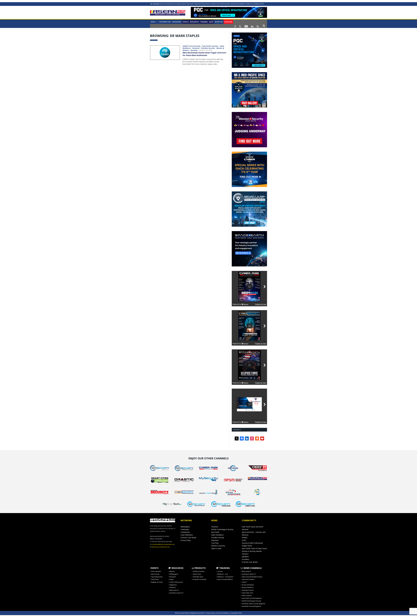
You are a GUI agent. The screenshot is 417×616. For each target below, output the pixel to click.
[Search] (264, 25)
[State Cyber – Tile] (249, 186)
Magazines (176, 22)
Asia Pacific (163, 4)
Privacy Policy (186, 540)
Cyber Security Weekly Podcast (252, 577)
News (153, 22)
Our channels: (155, 4)
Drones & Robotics (220, 4)
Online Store (197, 574)
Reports (172, 571)
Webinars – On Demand (225, 577)
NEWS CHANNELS (252, 568)
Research (173, 577)
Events (186, 22)
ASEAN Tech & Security (191, 46)
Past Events (155, 579)
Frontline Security (208, 48)
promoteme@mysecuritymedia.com (163, 544)
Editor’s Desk (216, 548)
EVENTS (154, 568)
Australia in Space (248, 590)
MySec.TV (244, 4)
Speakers (245, 556)
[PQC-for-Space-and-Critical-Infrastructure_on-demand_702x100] (229, 17)
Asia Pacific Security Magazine (252, 598)
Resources (194, 22)
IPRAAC (244, 537)
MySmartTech (260, 4)
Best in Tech (251, 4)
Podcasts (173, 587)
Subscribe (228, 22)
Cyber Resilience (217, 535)
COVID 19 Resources (176, 582)
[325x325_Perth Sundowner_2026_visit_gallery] (249, 107)
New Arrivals (155, 574)
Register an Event (157, 582)
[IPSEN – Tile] (249, 266)
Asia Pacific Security (210, 46)
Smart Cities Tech (247, 593)
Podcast (238, 4)
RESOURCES (177, 568)
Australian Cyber (185, 4)
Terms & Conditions (222, 613)
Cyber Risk (193, 4)
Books (172, 579)
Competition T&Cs (236, 613)
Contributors (165, 22)
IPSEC (244, 540)
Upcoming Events (156, 577)
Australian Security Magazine (251, 606)
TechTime (215, 543)
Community (185, 529)
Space (204, 4)
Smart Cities (210, 4)
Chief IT (199, 4)
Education (214, 540)
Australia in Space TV (176, 593)
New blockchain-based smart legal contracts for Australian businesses (204, 54)
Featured (195, 48)
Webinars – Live (222, 574)
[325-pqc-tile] (249, 67)
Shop (211, 22)
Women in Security (218, 546)
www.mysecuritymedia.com (161, 547)
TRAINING (204, 22)
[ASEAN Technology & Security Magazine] (167, 13)
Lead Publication (187, 535)
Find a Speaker (156, 571)
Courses (220, 571)
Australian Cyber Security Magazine (253, 603)
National (194, 50)
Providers (245, 559)
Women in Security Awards (252, 551)
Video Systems (231, 4)
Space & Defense (247, 587)
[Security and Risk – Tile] (249, 226)
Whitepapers (174, 574)
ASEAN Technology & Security (222, 529)
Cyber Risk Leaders (248, 579)
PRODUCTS (200, 568)
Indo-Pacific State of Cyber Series (254, 548)
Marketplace (185, 527)
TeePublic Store (198, 577)
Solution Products (198, 571)
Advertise (219, 22)
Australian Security (173, 4)
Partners (245, 554)
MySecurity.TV (174, 590)
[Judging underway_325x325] (249, 147)
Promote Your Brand (188, 537)
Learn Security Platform (225, 579)
